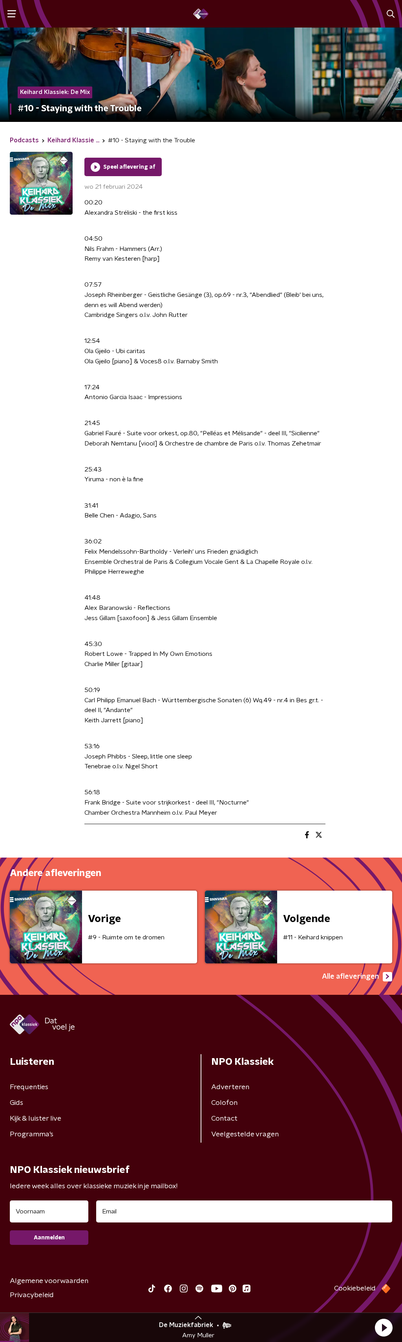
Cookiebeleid (355, 1288)
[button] (383, 1327)
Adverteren (230, 1087)
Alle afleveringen (350, 976)
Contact (224, 1118)
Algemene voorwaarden (49, 1281)
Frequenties (29, 1087)
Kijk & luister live (35, 1118)
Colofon (224, 1102)
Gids (16, 1102)
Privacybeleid (32, 1295)
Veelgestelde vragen (245, 1134)
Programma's (31, 1134)
